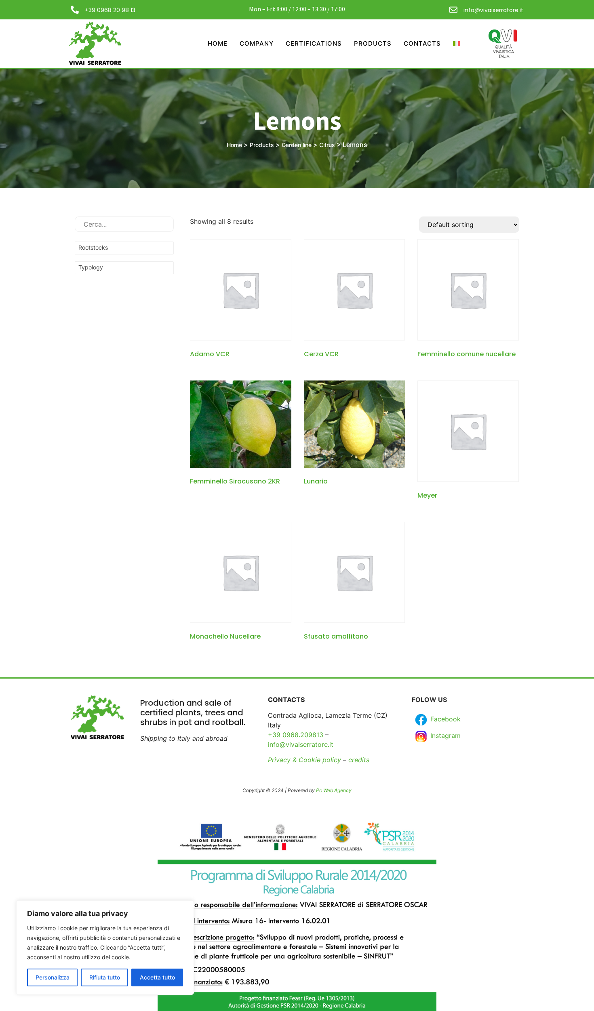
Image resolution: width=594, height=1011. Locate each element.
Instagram (444, 735)
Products (373, 43)
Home (217, 43)
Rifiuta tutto (104, 977)
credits (358, 760)
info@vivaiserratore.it (493, 10)
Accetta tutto (157, 977)
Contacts (422, 43)
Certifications (314, 43)
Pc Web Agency (334, 790)
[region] (105, 947)
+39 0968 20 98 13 (110, 10)
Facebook (444, 719)
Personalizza (53, 977)
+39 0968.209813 (295, 735)
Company (257, 43)
